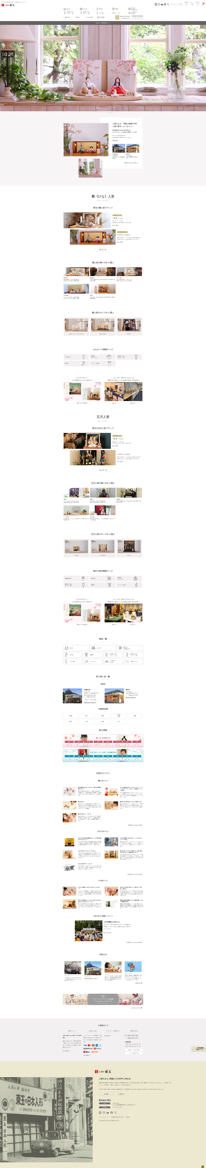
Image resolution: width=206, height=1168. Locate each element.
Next (204, 69)
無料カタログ (134, 661)
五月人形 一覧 (103, 470)
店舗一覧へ (115, 140)
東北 (86, 716)
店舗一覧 (67, 17)
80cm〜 (129, 333)
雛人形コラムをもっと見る (135, 825)
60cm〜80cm (102, 334)
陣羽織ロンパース (120, 578)
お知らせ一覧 (138, 983)
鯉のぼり (93, 578)
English (127, 1117)
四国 (102, 721)
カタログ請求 (89, 17)
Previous (2, 69)
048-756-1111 (91, 697)
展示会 (78, 17)
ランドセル (117, 13)
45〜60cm (102, 555)
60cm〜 (129, 555)
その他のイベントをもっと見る (134, 942)
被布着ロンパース (94, 357)
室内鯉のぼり (68, 578)
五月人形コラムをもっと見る (134, 874)
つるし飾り (101, 13)
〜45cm (76, 555)
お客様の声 (121, 1094)
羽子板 (100, 9)
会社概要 (106, 1094)
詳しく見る (115, 225)
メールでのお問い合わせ (134, 1053)
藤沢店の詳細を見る (131, 697)
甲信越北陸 (118, 715)
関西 (70, 721)
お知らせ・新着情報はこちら (103, 22)
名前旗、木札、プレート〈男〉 (86, 12)
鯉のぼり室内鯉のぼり (134, 9)
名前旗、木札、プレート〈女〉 (70, 12)
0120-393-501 (91, 695)
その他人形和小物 (134, 12)
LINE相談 (102, 17)
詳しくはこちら (107, 932)
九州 (119, 721)
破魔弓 (116, 9)
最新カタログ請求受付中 (82, 403)
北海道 (70, 716)
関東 (102, 716)
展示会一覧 (132, 403)
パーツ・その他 (95, 363)
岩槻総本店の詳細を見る (90, 702)
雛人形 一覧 (102, 249)
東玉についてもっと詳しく (131, 162)
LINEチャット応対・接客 (90, 699)
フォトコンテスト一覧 (136, 1007)
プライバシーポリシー (104, 1117)
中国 (86, 721)
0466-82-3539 (133, 695)
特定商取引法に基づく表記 (117, 1117)
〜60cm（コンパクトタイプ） (76, 334)
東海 (135, 716)
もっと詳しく (66, 1050)
